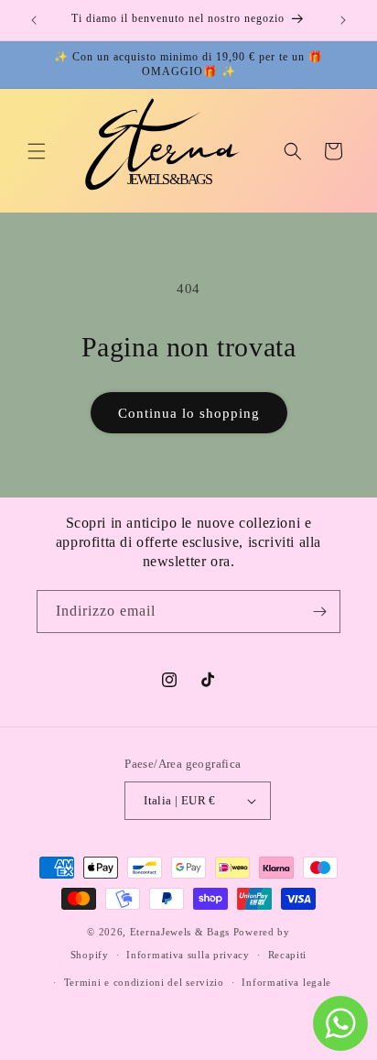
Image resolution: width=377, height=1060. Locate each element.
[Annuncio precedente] (34, 20)
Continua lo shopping (189, 413)
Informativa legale (286, 982)
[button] (36, 151)
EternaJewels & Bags (181, 931)
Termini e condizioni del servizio (144, 982)
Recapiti (287, 954)
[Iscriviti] (319, 611)
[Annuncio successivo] (343, 20)
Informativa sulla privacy (188, 954)
